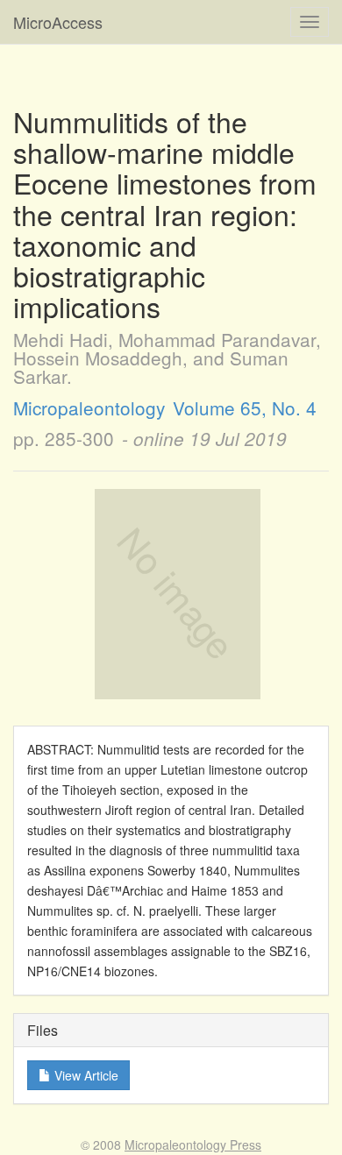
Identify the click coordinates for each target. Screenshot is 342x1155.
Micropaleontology (89, 407)
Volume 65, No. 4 (245, 407)
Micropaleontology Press (193, 1144)
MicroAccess (58, 22)
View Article (84, 1075)
